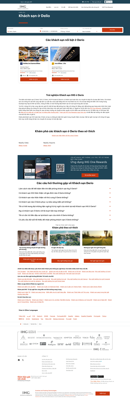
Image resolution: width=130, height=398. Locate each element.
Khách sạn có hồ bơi (74, 271)
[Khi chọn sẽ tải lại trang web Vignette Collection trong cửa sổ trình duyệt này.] (57, 337)
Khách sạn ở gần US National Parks (48, 286)
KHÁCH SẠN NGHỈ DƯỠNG (43, 273)
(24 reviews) (63, 72)
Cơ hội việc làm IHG (47, 359)
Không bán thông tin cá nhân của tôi (99, 368)
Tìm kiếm (112, 30)
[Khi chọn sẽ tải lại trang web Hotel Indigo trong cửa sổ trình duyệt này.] (77, 337)
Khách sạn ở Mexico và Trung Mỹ (81, 300)
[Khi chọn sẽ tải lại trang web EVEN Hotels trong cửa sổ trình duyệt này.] (33, 344)
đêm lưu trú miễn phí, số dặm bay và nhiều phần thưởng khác (40, 112)
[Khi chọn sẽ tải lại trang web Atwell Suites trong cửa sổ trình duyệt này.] (76, 344)
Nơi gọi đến (10, 28)
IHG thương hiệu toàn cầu (48, 364)
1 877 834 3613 (35, 378)
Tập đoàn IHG (69, 370)
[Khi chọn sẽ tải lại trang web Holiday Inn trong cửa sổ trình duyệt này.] (52, 344)
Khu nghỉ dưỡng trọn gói (58, 279)
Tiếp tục (103, 393)
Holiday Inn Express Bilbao (31, 63)
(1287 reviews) (32, 72)
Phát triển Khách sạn (47, 366)
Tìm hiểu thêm (95, 381)
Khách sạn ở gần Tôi (24, 292)
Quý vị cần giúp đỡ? (26, 2)
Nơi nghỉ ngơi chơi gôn (73, 273)
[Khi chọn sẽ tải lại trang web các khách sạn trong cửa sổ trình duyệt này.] (31, 337)
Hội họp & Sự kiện (73, 7)
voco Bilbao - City (60, 63)
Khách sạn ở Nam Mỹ (100, 300)
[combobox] (23, 31)
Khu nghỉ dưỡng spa (59, 273)
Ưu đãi (63, 7)
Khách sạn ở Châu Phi (37, 302)
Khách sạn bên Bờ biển (25, 279)
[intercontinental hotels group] (22, 7)
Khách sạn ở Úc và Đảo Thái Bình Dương (57, 300)
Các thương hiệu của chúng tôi (90, 7)
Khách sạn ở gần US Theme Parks (70, 286)
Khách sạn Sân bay (28, 273)
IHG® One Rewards (107, 7)
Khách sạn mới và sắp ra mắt (58, 271)
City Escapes (22, 271)
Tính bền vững (70, 366)
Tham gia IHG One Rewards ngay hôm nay (72, 112)
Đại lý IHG (44, 370)
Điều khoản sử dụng (95, 364)
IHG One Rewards (95, 108)
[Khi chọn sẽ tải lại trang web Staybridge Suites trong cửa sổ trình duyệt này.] (87, 344)
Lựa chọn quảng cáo (95, 361)
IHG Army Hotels (70, 363)
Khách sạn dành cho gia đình (27, 286)
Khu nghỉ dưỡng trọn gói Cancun (77, 279)
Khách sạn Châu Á (37, 300)
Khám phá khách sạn (47, 361)
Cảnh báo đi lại (70, 361)
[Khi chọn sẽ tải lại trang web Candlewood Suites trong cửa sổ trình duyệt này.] (106, 344)
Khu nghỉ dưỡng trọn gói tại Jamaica (29, 281)
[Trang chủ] (20, 324)
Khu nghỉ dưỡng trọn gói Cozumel (99, 279)
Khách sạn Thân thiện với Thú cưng (78, 292)
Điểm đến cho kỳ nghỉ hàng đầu (56, 292)
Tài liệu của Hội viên (71, 368)
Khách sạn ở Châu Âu (24, 300)
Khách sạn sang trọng (38, 292)
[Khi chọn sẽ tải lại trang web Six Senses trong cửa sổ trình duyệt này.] (23, 337)
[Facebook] (19, 360)
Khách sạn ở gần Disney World (92, 286)
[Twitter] (22, 360)
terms (87, 393)
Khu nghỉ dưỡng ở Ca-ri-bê (41, 279)
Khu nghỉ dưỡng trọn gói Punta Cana (53, 281)
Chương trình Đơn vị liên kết (49, 368)
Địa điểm (48, 7)
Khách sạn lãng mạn (88, 271)
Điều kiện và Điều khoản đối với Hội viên (100, 359)
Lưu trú (56, 7)
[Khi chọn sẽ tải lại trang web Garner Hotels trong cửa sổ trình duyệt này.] (61, 344)
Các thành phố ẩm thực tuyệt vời (37, 271)
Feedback (92, 370)
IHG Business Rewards (71, 359)
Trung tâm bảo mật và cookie (97, 366)
